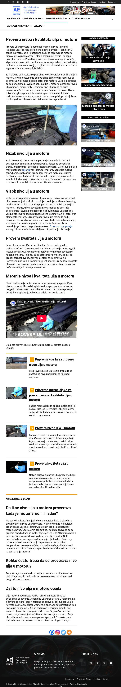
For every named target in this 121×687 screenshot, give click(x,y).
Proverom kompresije (60, 226)
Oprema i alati (32, 18)
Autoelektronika (18, 26)
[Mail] (18, 2)
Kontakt (102, 2)
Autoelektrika (78, 18)
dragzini (83, 684)
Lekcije (38, 26)
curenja (26, 170)
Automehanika (54, 18)
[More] (69, 632)
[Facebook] (8, 2)
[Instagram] (13, 2)
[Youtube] (27, 2)
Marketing (74, 2)
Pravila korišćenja (89, 2)
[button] (111, 18)
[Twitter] (23, 2)
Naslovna (13, 18)
